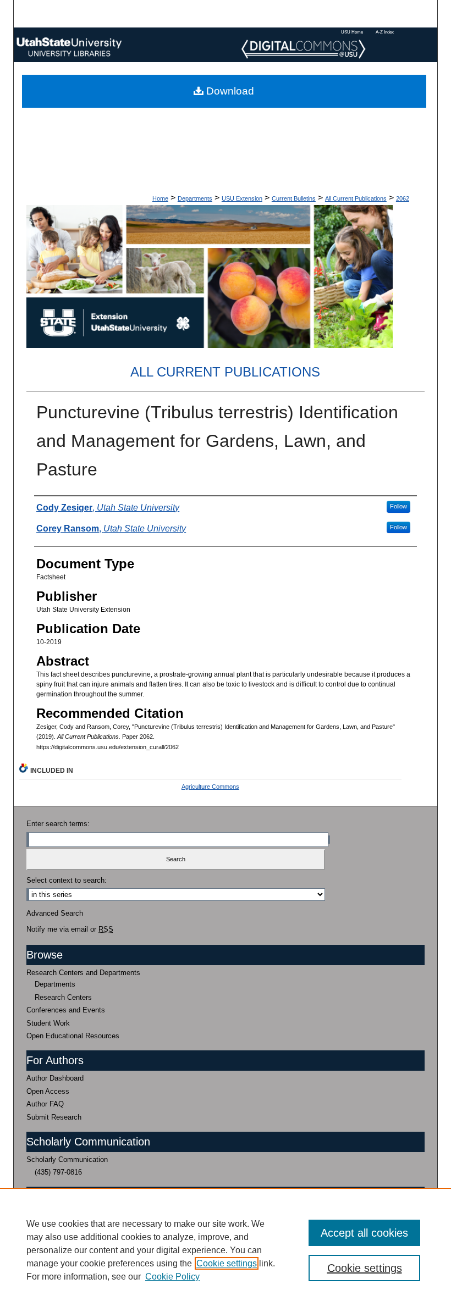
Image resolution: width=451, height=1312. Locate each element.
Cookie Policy (172, 1276)
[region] (225, 1250)
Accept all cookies (364, 1233)
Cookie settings (226, 1263)
